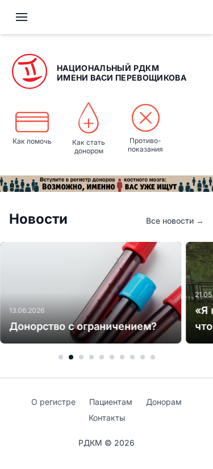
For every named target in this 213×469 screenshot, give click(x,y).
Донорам (164, 402)
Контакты (107, 417)
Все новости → (175, 220)
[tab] (61, 357)
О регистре (53, 402)
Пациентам (110, 402)
